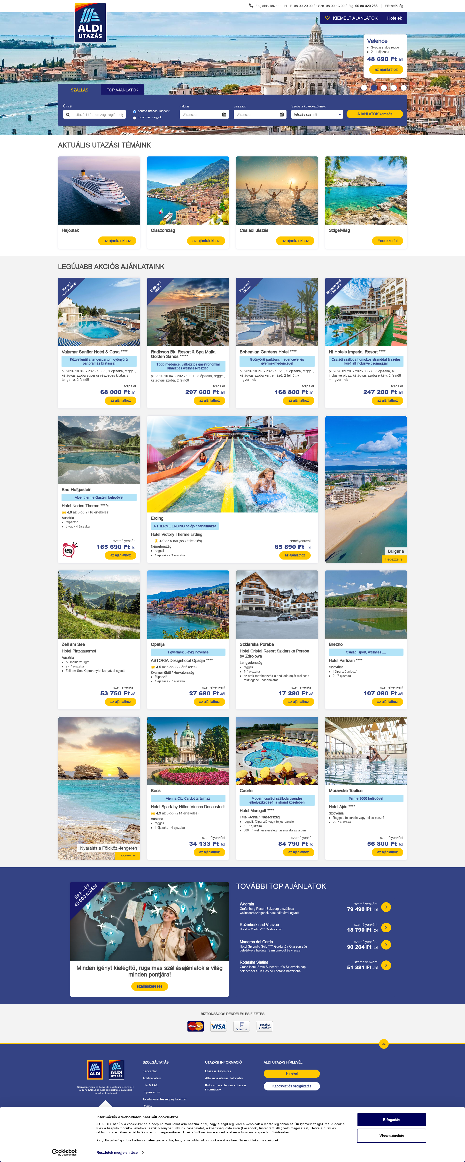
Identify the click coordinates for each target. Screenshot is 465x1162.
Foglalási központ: (316, 6)
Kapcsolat (150, 1071)
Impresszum (151, 1092)
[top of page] (384, 1044)
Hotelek (394, 18)
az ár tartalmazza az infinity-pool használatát (369, 52)
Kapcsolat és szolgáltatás (291, 1086)
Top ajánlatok (122, 90)
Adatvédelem (152, 1078)
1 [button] (364, 88)
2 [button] (374, 88)
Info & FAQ (150, 1085)
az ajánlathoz (386, 69)
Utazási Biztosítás (218, 1071)
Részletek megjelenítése (117, 1152)
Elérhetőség (394, 6)
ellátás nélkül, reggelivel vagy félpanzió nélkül (370, 43)
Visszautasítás (392, 1135)
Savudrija (346, 36)
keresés (374, 114)
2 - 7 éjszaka (347, 47)
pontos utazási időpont (154, 111)
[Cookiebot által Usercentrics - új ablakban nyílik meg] (64, 1152)
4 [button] (394, 88)
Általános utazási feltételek (224, 1078)
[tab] (362, 88)
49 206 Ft (382, 59)
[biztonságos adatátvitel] (233, 1028)
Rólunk (147, 1106)
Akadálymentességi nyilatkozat (164, 1099)
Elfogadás (391, 1120)
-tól (385, 59)
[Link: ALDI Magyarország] (95, 1070)
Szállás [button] (79, 90)
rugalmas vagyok (150, 117)
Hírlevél (292, 1073)
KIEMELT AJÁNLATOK (355, 18)
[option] (232, 73)
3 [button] (384, 88)
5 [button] (404, 88)
